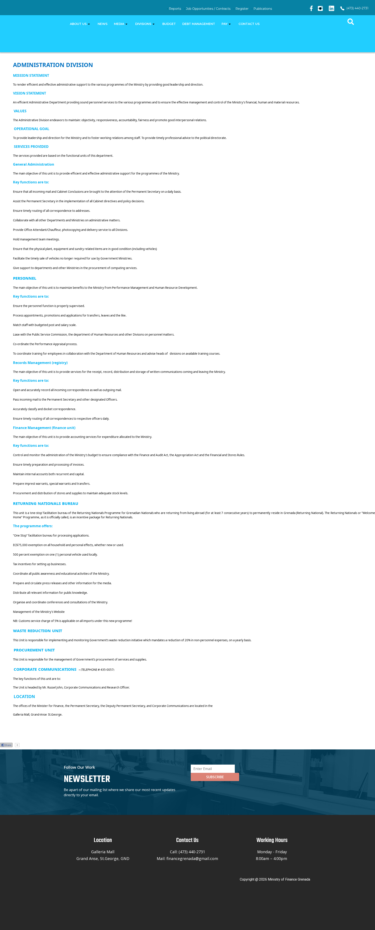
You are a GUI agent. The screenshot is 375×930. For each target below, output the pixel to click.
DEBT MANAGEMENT (198, 24)
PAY (224, 24)
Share (8, 745)
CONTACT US (249, 24)
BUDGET (169, 24)
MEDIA (119, 24)
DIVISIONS (143, 24)
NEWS (102, 24)
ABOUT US (78, 24)
